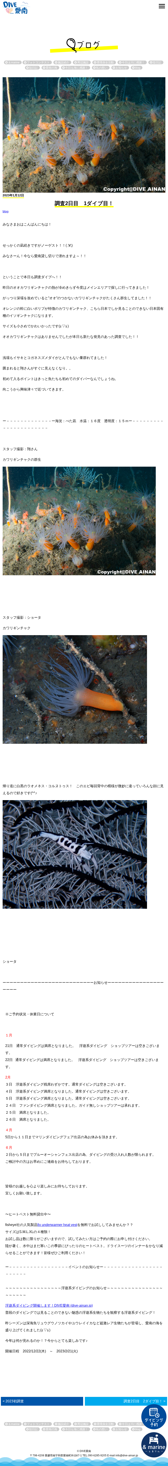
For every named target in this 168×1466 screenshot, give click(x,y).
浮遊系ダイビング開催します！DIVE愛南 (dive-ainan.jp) (49, 1305)
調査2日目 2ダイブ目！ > (144, 1401)
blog (6, 211)
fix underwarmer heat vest (57, 1225)
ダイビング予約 (154, 1417)
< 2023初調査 (13, 1401)
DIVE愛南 (16, 7)
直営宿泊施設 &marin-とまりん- (154, 1445)
